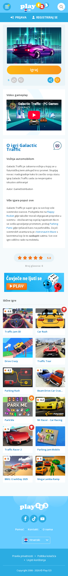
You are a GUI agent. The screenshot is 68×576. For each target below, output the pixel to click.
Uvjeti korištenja (36, 560)
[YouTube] (42, 519)
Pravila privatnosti (22, 556)
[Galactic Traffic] (34, 45)
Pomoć (19, 529)
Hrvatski (35, 540)
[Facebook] (25, 519)
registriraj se (46, 17)
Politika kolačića (46, 556)
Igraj (34, 69)
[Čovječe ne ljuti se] (34, 291)
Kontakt (33, 529)
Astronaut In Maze (46, 231)
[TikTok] (34, 519)
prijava (20, 17)
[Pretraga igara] (61, 7)
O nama (48, 529)
